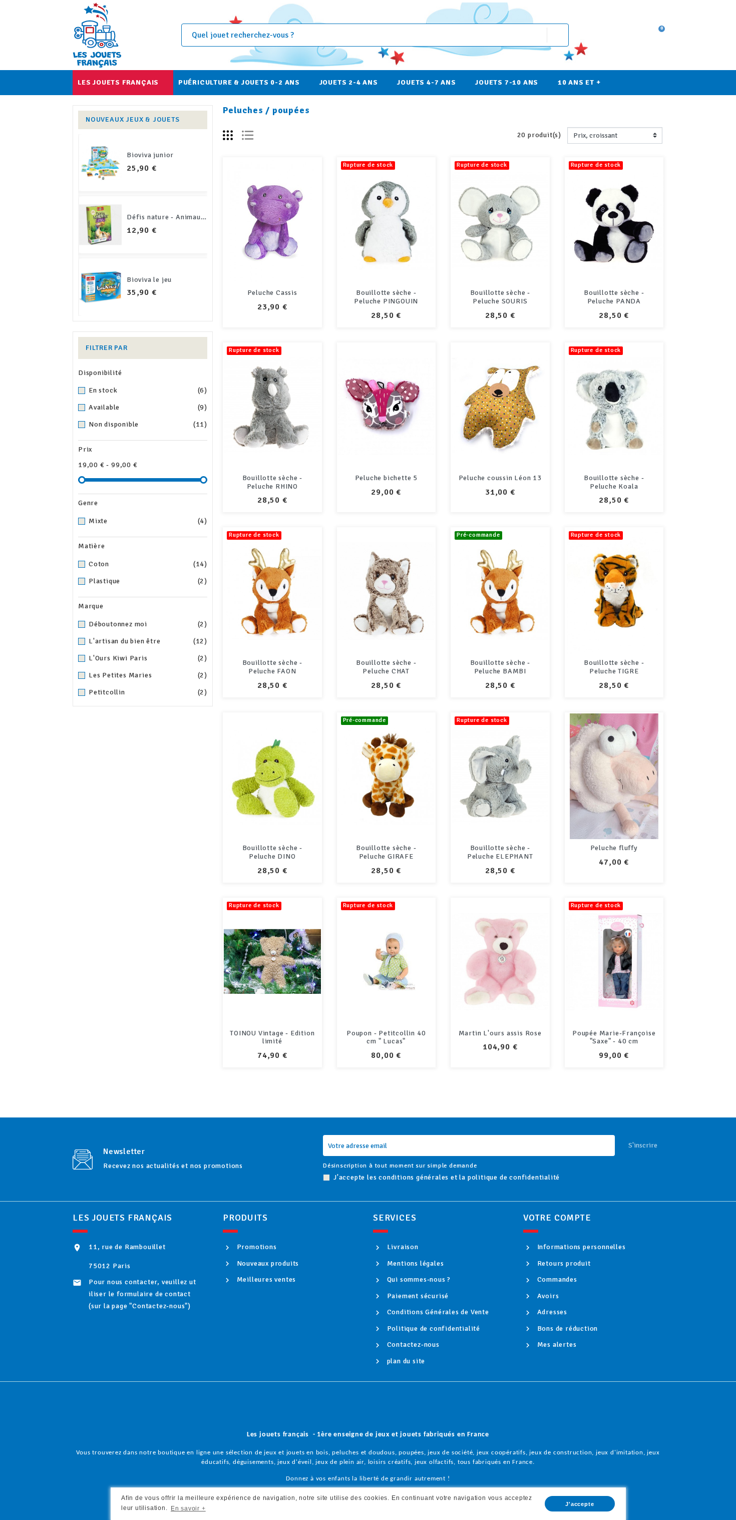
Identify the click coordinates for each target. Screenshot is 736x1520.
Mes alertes (555, 1344)
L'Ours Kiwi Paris (148, 658)
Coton (148, 564)
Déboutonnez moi (148, 624)
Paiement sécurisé (417, 1296)
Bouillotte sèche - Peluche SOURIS (500, 296)
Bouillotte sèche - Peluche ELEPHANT (500, 852)
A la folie (142, 217)
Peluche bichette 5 (386, 478)
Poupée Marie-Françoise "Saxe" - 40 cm (614, 1037)
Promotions (256, 1247)
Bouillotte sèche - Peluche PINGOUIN (386, 296)
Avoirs (547, 1296)
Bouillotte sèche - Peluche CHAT (386, 666)
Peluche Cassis (272, 292)
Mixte (148, 521)
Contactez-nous (412, 1344)
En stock (148, 390)
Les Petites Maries (148, 675)
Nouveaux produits (267, 1263)
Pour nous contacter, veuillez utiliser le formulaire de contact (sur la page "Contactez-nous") (142, 1294)
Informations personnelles (580, 1247)
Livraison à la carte (159, 155)
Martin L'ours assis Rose (500, 1033)
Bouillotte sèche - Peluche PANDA (614, 296)
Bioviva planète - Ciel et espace (179, 279)
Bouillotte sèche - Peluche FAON (272, 666)
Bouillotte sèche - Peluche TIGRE (614, 666)
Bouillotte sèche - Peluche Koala (614, 482)
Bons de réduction (566, 1328)
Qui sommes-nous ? (418, 1279)
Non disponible (148, 424)
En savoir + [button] (188, 1508)
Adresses (551, 1312)
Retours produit (563, 1263)
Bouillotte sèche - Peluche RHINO (272, 482)
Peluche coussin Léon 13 (500, 478)
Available (148, 407)
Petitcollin (148, 692)
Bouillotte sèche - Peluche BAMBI (500, 666)
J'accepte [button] (579, 1504)
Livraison (402, 1247)
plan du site (405, 1361)
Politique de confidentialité (432, 1328)
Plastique (148, 581)
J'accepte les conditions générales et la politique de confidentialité (446, 1177)
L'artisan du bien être (148, 641)
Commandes (556, 1279)
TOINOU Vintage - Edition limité (272, 1037)
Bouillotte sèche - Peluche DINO (272, 852)
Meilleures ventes (265, 1279)
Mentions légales (414, 1263)
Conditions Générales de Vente (437, 1312)
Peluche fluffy (614, 848)
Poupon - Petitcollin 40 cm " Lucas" (386, 1037)
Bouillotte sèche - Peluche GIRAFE (386, 852)
